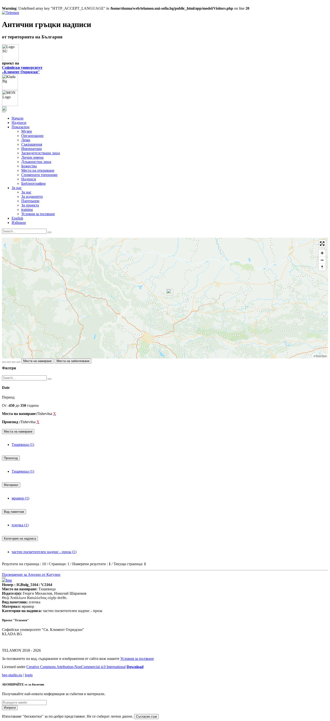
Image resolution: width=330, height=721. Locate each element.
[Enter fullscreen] (322, 243)
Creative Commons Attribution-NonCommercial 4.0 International (76, 667)
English (17, 218)
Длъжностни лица (36, 162)
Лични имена (32, 157)
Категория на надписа (20, 538)
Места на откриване (37, 170)
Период (8, 397)
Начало (17, 118)
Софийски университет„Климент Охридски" (22, 69)
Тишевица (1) (23, 445)
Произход (11, 458)
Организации (32, 136)
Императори (31, 149)
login (29, 675)
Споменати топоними (39, 175)
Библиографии (33, 183)
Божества (29, 166)
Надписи (19, 123)
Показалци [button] (20, 127)
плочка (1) (20, 525)
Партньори (30, 201)
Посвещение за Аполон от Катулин (31, 574)
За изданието (32, 196)
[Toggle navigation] (4, 111)
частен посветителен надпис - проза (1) (44, 552)
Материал (11, 485)
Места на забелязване (73, 361)
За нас (26, 192)
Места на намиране (37, 361)
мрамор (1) (20, 498)
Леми (25, 140)
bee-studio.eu (12, 675)
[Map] (165, 298)
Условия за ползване (38, 214)
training (27, 209)
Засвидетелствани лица (40, 153)
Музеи (26, 131)
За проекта (30, 205)
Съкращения (31, 144)
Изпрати (10, 707)
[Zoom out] (322, 260)
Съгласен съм (146, 716)
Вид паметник (14, 512)
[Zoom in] (322, 253)
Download (135, 667)
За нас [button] (17, 188)
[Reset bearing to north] (322, 267)
